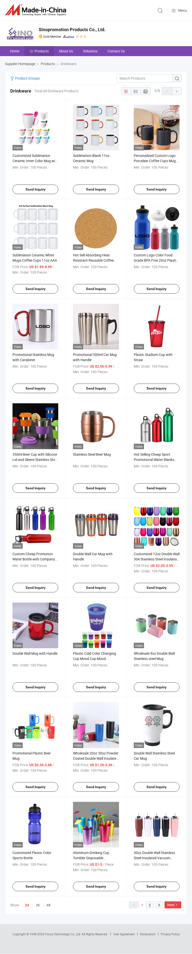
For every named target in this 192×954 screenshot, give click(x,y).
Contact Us (116, 51)
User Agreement (124, 934)
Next (170, 904)
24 (27, 905)
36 (38, 905)
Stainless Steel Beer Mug (92, 454)
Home (14, 51)
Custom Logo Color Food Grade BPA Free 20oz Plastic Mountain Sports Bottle (156, 260)
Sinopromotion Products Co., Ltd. (72, 29)
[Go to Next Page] (177, 91)
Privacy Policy (170, 934)
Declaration (148, 934)
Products (41, 51)
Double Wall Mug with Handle (35, 653)
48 (48, 905)
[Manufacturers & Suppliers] (36, 10)
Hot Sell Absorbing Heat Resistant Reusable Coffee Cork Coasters (93, 260)
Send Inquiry (36, 189)
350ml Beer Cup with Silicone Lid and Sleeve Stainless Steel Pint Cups (35, 459)
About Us (66, 51)
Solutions (90, 51)
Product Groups (27, 78)
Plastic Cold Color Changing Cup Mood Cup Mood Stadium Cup (94, 658)
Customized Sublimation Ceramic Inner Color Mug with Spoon (35, 160)
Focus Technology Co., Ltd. (63, 934)
